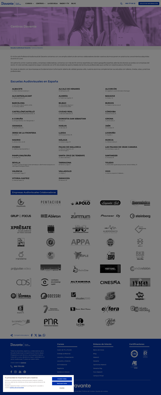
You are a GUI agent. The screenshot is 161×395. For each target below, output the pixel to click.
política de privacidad (17, 387)
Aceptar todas (62, 379)
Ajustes (62, 388)
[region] (38, 383)
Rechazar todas (62, 383)
